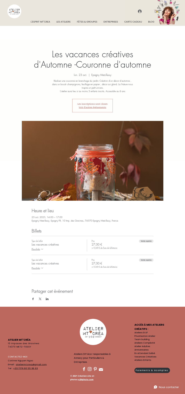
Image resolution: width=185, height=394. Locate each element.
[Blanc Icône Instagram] (89, 369)
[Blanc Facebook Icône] (84, 369)
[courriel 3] (100, 369)
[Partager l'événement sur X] (40, 299)
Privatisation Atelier (144, 336)
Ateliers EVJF (141, 332)
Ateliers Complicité (144, 342)
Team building (142, 339)
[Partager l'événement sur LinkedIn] (47, 299)
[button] (156, 11)
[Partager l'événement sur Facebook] (33, 299)
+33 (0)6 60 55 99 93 (25, 368)
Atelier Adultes (142, 346)
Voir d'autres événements (92, 107)
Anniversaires (141, 349)
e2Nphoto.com (86, 379)
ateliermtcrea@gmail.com (31, 364)
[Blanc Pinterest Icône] (95, 369)
